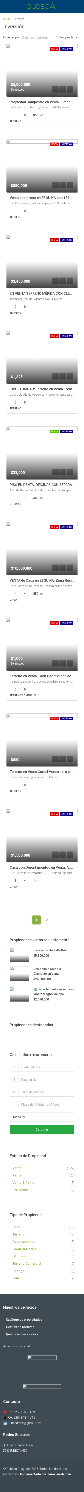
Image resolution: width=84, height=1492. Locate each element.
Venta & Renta (23, 1183)
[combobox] (38, 37)
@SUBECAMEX (16, 1450)
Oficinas (18, 1256)
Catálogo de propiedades (24, 1319)
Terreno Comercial (26, 1264)
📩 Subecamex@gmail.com (22, 1423)
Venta (17, 1168)
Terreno (18, 1234)
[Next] (57, 919)
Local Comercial (24, 1249)
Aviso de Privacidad (16, 1346)
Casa (16, 1227)
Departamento (23, 1242)
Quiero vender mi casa (22, 1334)
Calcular (42, 1129)
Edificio (17, 1278)
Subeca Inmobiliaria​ (19, 1445)
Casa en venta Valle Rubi (50, 950)
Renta (17, 1175)
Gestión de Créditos (20, 1327)
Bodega (18, 1271)
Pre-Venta (20, 1190)
